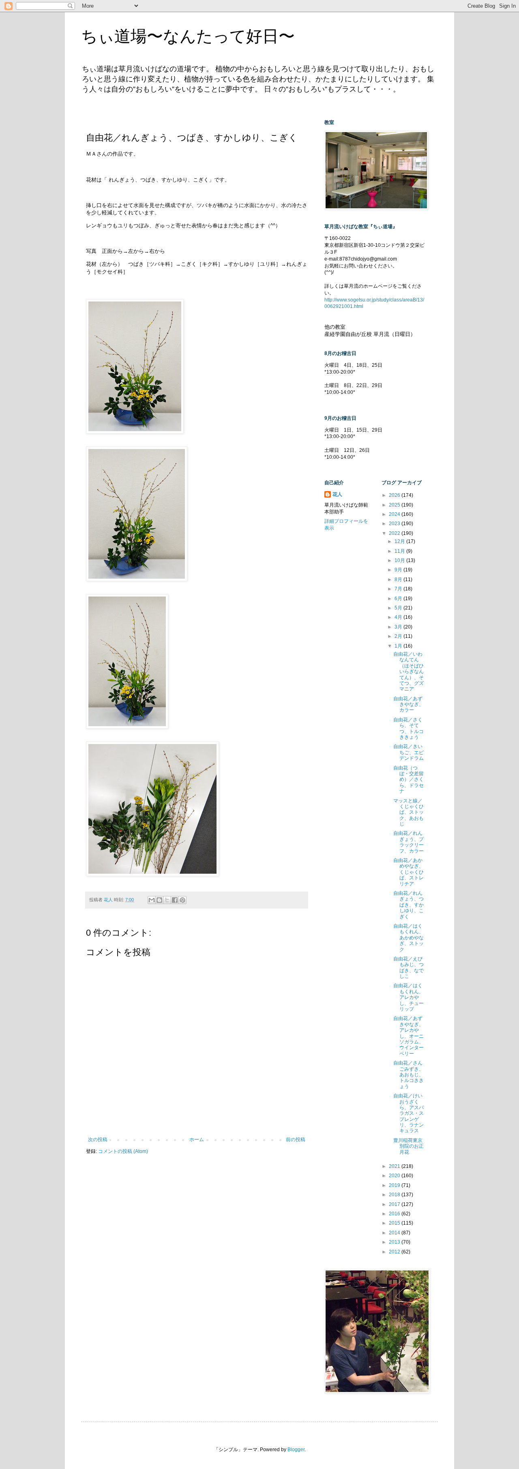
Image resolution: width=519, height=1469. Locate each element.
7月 (399, 589)
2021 (395, 1166)
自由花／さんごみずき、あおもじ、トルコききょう (408, 1074)
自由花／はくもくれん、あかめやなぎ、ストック (408, 937)
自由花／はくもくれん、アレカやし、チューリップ (408, 997)
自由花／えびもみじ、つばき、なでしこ (408, 967)
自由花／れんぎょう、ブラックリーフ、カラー (408, 841)
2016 (395, 1214)
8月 (399, 579)
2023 (395, 523)
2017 (395, 1204)
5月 (399, 608)
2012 (395, 1252)
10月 (400, 560)
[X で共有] (167, 900)
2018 (395, 1194)
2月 (399, 636)
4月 (399, 617)
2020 (395, 1175)
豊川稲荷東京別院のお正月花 (408, 1146)
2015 (395, 1223)
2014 (395, 1233)
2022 (395, 533)
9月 (399, 570)
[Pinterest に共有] (182, 900)
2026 (395, 495)
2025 (395, 505)
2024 (395, 514)
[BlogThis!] (159, 900)
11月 (400, 551)
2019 (395, 1185)
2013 (395, 1242)
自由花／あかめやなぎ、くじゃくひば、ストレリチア (408, 872)
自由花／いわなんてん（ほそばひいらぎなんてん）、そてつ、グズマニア (408, 671)
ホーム (196, 1139)
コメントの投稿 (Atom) (123, 1151)
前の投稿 (295, 1139)
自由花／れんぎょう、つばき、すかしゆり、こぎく (408, 904)
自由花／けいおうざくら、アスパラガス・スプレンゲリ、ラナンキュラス (408, 1113)
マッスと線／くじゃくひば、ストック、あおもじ (408, 812)
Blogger (296, 1449)
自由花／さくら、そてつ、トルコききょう (408, 728)
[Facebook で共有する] (175, 900)
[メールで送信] (152, 900)
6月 (399, 598)
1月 (399, 646)
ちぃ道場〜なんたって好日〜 (188, 36)
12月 (400, 541)
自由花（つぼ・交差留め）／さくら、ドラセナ (408, 779)
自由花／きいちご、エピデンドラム (408, 752)
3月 (399, 627)
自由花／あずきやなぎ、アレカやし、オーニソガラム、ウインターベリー (408, 1036)
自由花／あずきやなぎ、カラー (408, 704)
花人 (337, 494)
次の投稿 (97, 1139)
